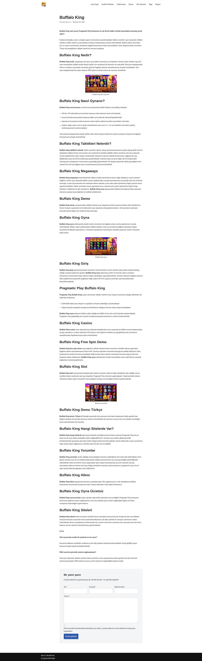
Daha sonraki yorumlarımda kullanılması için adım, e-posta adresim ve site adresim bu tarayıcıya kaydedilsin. (99, 629)
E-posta (92, 587)
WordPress (50, 655)
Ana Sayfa (95, 4)
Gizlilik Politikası (108, 4)
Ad (65, 587)
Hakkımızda (121, 4)
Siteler (131, 4)
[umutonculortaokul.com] (43, 4)
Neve (43, 655)
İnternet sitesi (119, 587)
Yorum (67, 596)
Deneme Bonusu (65, 22)
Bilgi (150, 4)
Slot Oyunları (141, 4)
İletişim (158, 4)
